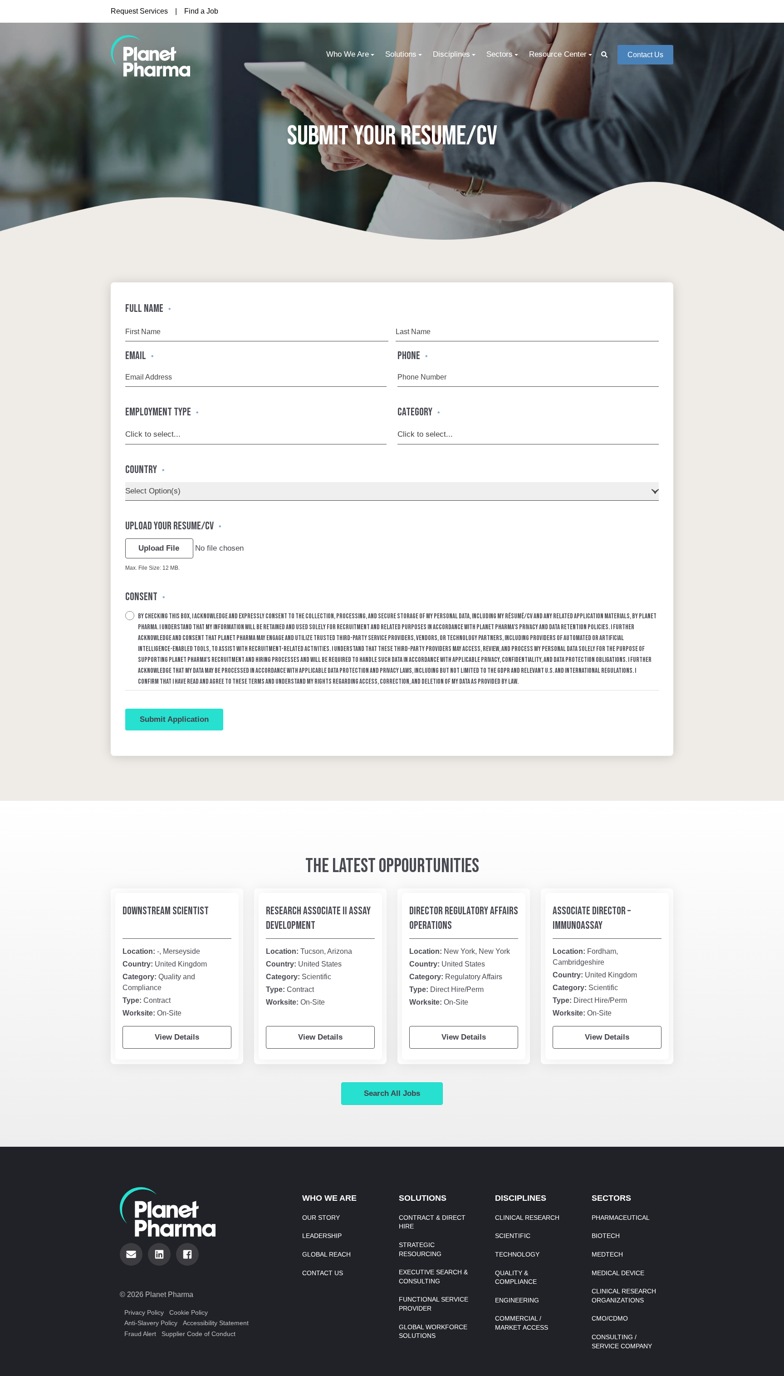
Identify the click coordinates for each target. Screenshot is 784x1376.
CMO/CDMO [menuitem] (610, 1318)
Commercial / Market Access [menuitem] (521, 1323)
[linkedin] (159, 1254)
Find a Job (201, 11)
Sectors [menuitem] (499, 54)
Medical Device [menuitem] (618, 1273)
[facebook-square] (187, 1254)
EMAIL (139, 355)
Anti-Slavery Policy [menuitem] (150, 1323)
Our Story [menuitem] (321, 1217)
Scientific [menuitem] (512, 1235)
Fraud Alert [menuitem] (140, 1333)
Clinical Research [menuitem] (527, 1217)
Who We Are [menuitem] (347, 54)
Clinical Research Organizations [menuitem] (624, 1295)
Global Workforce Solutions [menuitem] (433, 1331)
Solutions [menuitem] (400, 54)
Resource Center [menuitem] (558, 54)
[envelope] (131, 1254)
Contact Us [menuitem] (322, 1273)
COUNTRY (144, 469)
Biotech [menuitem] (606, 1235)
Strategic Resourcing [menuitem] (420, 1249)
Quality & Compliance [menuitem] (516, 1277)
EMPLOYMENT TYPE (161, 412)
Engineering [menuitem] (517, 1300)
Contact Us (645, 55)
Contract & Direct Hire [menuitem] (432, 1222)
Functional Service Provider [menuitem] (433, 1304)
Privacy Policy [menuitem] (144, 1312)
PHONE (412, 355)
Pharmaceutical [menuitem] (621, 1217)
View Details (177, 1037)
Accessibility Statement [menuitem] (216, 1323)
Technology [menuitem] (517, 1254)
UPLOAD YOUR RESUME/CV (173, 526)
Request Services (139, 11)
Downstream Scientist (165, 910)
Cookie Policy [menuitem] (188, 1312)
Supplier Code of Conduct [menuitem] (198, 1333)
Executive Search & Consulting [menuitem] (433, 1276)
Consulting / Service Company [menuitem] (622, 1341)
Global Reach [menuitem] (326, 1254)
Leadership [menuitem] (322, 1235)
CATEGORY (418, 412)
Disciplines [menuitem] (451, 54)
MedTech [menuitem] (607, 1254)
